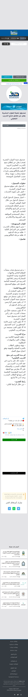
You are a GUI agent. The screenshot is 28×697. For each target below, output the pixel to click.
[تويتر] (17, 695)
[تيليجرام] (14, 695)
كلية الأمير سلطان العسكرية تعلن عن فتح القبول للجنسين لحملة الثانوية (11, 594)
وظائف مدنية (13, 641)
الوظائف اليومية (13, 664)
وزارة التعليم (16, 586)
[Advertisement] (14, 15)
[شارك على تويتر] (18, 508)
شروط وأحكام (13, 674)
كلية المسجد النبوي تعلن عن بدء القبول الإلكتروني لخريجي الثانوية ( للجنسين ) (11, 553)
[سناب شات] (21, 695)
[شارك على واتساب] (13, 508)
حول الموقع (14, 668)
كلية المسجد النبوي (15, 556)
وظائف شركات (14, 647)
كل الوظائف (14, 661)
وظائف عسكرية (14, 644)
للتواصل (14, 671)
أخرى (24, 125)
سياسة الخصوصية (14, 677)
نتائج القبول (14, 654)
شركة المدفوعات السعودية (13, 606)
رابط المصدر (13, 473)
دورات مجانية (13, 650)
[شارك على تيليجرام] (9, 508)
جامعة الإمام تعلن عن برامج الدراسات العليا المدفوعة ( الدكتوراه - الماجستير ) (11, 563)
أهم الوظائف (13, 657)
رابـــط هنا (13, 439)
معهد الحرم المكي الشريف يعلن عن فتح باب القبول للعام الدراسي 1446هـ (11, 573)
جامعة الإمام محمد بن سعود (13, 566)
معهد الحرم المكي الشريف (14, 576)
